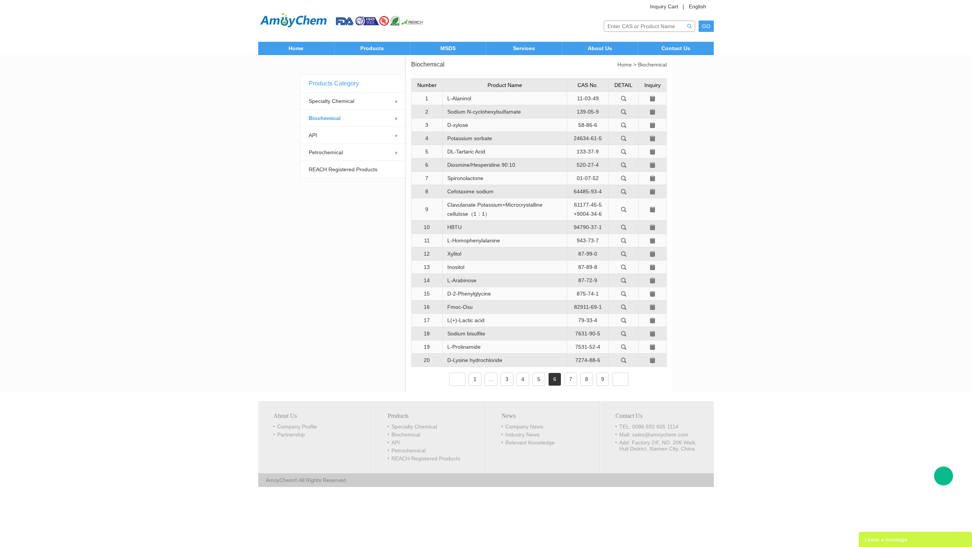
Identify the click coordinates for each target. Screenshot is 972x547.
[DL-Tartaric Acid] (623, 151)
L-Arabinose (462, 280)
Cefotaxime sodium (470, 191)
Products (372, 48)
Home (296, 48)
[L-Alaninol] (623, 98)
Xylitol (454, 254)
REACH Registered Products (343, 169)
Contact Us (675, 48)
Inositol (455, 267)
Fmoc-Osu (460, 307)
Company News (524, 427)
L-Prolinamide (464, 347)
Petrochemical (326, 152)
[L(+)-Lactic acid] (623, 320)
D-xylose (457, 125)
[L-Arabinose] (623, 280)
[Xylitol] (623, 253)
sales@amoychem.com (660, 435)
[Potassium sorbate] (623, 138)
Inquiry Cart (664, 6)
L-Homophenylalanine (473, 240)
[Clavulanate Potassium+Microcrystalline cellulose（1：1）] (623, 209)
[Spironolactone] (623, 178)
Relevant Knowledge (530, 442)
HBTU (454, 227)
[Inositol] (623, 267)
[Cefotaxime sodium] (623, 191)
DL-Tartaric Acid (466, 152)
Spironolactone (465, 178)
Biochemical (325, 118)
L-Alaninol (459, 98)
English (697, 6)
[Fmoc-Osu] (623, 307)
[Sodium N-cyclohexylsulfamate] (623, 111)
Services (524, 48)
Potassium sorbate (469, 138)
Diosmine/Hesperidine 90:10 (481, 165)
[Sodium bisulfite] (623, 333)
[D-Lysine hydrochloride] (623, 360)
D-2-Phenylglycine (469, 294)
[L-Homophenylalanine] (623, 240)
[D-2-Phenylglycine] (623, 293)
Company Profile (297, 427)
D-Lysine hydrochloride (474, 360)
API (313, 135)
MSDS (448, 48)
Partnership (291, 435)
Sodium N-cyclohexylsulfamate (484, 112)
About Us (600, 48)
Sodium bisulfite (466, 333)
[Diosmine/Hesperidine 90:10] (623, 164)
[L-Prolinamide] (623, 346)
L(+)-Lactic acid (465, 320)
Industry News (522, 435)
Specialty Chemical (331, 101)
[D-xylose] (623, 125)
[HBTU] (623, 227)
